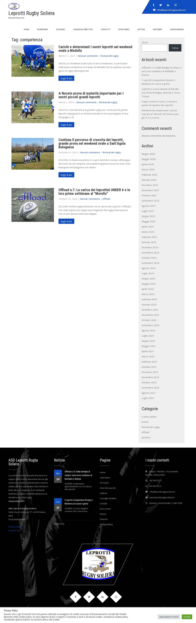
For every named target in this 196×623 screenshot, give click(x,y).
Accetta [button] (187, 616)
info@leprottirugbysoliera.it (171, 9)
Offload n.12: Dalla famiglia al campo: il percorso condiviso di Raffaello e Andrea (161, 71)
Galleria (103, 493)
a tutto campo (149, 416)
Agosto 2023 (148, 330)
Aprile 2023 (148, 351)
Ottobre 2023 (149, 320)
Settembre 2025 (150, 200)
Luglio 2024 (148, 273)
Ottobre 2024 (149, 257)
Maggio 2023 (149, 346)
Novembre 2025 (150, 190)
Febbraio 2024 (149, 299)
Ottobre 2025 (149, 195)
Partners (157, 29)
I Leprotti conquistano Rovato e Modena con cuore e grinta (79, 502)
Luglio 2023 (148, 335)
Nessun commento (88, 55)
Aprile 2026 (148, 164)
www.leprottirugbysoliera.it (161, 497)
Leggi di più (59, 523)
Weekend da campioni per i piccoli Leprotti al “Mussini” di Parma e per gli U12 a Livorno (160, 114)
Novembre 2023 (150, 314)
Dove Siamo (124, 29)
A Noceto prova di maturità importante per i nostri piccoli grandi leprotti (91, 95)
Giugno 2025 (148, 216)
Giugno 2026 (148, 153)
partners (146, 437)
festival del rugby (109, 55)
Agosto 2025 (148, 205)
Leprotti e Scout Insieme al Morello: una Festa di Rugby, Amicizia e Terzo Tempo (161, 92)
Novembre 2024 (150, 252)
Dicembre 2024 (150, 247)
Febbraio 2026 (149, 174)
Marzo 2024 (148, 294)
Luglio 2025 (148, 211)
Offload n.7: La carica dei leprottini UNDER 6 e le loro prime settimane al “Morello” (94, 192)
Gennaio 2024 (149, 304)
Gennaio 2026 (149, 179)
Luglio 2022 (148, 397)
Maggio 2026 (149, 159)
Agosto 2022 (148, 392)
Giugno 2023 (148, 340)
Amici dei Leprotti (107, 488)
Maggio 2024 (149, 283)
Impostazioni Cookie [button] (169, 616)
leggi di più (66, 78)
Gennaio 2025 (149, 242)
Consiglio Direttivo (83, 29)
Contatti (105, 29)
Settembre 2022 (150, 387)
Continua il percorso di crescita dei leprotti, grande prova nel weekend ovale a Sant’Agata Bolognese (92, 143)
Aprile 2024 (148, 288)
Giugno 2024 (148, 278)
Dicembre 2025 (150, 185)
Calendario (42, 29)
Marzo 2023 (148, 356)
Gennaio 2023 (149, 366)
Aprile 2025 (148, 226)
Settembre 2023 (150, 325)
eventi (145, 421)
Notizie (141, 29)
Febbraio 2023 (149, 361)
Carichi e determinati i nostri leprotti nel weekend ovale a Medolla (95, 49)
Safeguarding (177, 29)
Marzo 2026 (148, 169)
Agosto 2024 (148, 268)
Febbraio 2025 (149, 236)
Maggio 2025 (149, 221)
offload (106, 198)
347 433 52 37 (155, 480)
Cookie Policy (14, 530)
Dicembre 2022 (150, 372)
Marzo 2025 (148, 231)
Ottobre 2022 (149, 382)
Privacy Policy (14, 526)
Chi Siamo (60, 29)
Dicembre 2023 (150, 309)
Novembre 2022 (150, 377)
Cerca (145, 42)
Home (26, 29)
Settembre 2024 (150, 262)
